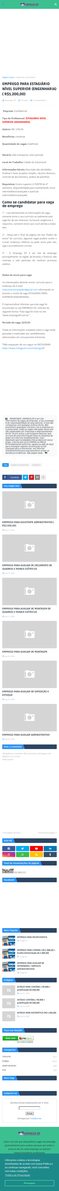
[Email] (37, 477)
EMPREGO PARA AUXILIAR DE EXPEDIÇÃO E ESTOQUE (25, 693)
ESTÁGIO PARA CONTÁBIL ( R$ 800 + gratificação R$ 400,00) (34, 988)
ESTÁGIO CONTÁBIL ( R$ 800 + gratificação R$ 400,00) (31, 1001)
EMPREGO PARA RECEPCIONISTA (32, 937)
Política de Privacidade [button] (17, 1175)
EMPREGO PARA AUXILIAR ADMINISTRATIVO (26, 734)
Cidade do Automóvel (25, 77)
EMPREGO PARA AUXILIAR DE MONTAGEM (24, 651)
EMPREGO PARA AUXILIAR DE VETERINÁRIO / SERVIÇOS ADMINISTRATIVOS (30, 966)
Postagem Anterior (12, 832)
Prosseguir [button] (29, 1183)
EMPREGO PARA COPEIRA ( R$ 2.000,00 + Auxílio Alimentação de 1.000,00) (36, 951)
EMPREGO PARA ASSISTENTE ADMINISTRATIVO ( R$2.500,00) (28, 524)
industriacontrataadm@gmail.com (20, 289)
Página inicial (8, 77)
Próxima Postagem (46, 832)
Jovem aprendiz (29, 1066)
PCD (29, 1070)
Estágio (29, 1061)
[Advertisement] (29, 42)
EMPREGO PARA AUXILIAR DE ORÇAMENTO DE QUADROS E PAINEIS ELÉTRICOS (27, 567)
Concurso (29, 1056)
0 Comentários (39, 100)
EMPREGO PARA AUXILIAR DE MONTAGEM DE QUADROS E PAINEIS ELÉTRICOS (26, 610)
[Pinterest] (31, 477)
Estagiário (36, 465)
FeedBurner (36, 1118)
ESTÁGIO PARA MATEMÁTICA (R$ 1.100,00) (36, 1012)
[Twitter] (25, 477)
